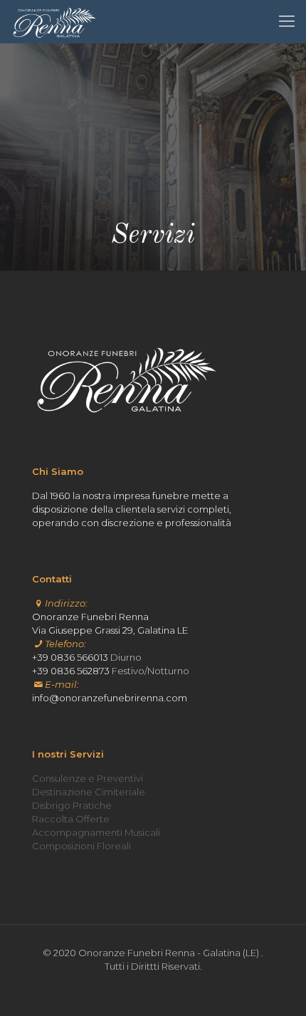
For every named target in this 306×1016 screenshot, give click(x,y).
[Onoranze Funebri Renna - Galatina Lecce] (54, 21)
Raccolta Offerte (71, 818)
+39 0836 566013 (70, 657)
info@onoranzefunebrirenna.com (109, 697)
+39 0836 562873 (71, 670)
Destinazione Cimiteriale (88, 791)
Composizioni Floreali (81, 846)
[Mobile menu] (287, 21)
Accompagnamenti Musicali (96, 832)
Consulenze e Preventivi (87, 778)
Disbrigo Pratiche (72, 805)
